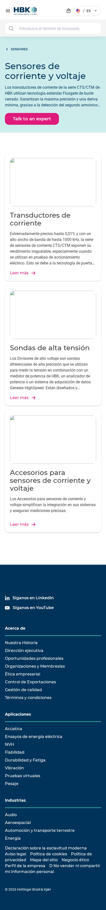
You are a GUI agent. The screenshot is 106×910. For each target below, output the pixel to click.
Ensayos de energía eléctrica (33, 736)
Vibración (14, 768)
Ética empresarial (22, 674)
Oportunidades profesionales (34, 658)
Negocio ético (75, 860)
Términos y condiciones (28, 697)
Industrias (15, 800)
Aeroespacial (18, 822)
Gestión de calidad (23, 689)
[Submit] (11, 28)
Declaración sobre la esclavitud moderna (46, 848)
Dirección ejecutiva (24, 650)
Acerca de (15, 628)
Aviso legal (15, 854)
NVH (9, 744)
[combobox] (53, 28)
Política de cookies (48, 854)
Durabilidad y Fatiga (25, 760)
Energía (13, 838)
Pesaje (11, 783)
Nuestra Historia (21, 642)
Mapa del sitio (44, 860)
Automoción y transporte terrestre (40, 830)
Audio (11, 814)
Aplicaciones (18, 714)
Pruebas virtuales (22, 775)
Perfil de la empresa (25, 865)
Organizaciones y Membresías (35, 666)
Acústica (13, 728)
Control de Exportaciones (30, 682)
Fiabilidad (14, 752)
